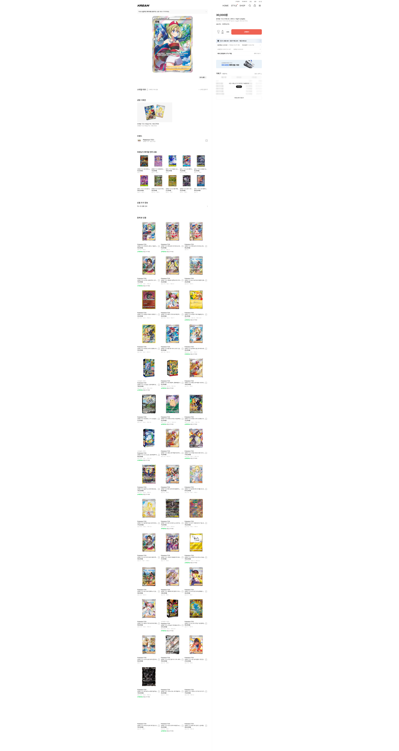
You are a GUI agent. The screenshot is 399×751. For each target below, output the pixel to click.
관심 (251, 1)
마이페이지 (244, 1)
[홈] (143, 5)
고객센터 (237, 1)
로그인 (260, 1)
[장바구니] (255, 6)
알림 (255, 1)
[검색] (250, 6)
